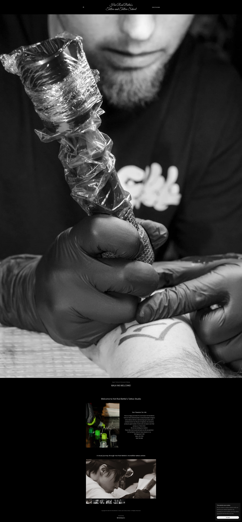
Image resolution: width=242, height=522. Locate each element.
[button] (83, 7)
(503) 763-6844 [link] (156, 7)
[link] (121, 9)
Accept (228, 517)
